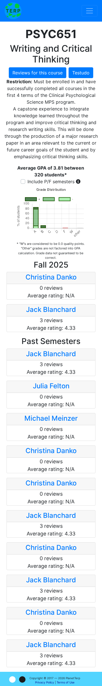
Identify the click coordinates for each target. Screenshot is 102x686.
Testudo (81, 73)
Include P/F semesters (51, 181)
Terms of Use (66, 682)
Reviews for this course (37, 73)
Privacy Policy (44, 682)
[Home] (13, 10)
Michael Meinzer (51, 418)
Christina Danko (51, 277)
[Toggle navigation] (89, 10)
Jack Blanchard (51, 309)
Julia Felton (51, 386)
